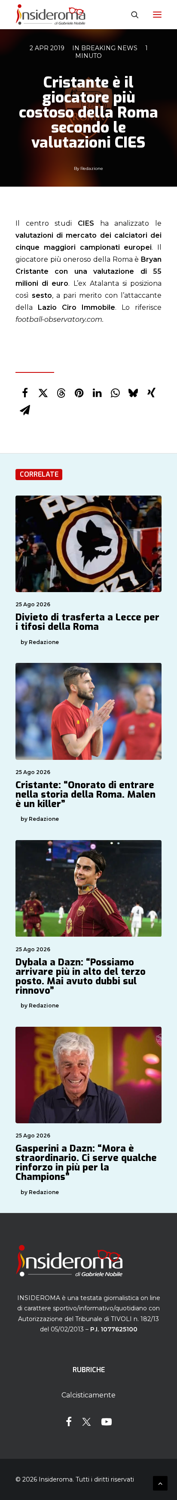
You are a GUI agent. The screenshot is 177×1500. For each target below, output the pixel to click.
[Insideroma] (50, 14)
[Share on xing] (151, 393)
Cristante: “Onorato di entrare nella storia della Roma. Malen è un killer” (85, 794)
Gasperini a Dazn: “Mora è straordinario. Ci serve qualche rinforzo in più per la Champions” (86, 1162)
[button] (157, 14)
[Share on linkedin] (97, 393)
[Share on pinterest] (79, 393)
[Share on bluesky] (133, 393)
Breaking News (109, 48)
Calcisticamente (88, 1395)
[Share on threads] (61, 393)
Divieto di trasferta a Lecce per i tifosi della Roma (87, 622)
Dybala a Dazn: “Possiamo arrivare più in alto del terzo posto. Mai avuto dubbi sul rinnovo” (80, 976)
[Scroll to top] (160, 1483)
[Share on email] (25, 410)
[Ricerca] (131, 14)
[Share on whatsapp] (115, 393)
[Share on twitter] (43, 393)
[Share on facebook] (25, 393)
